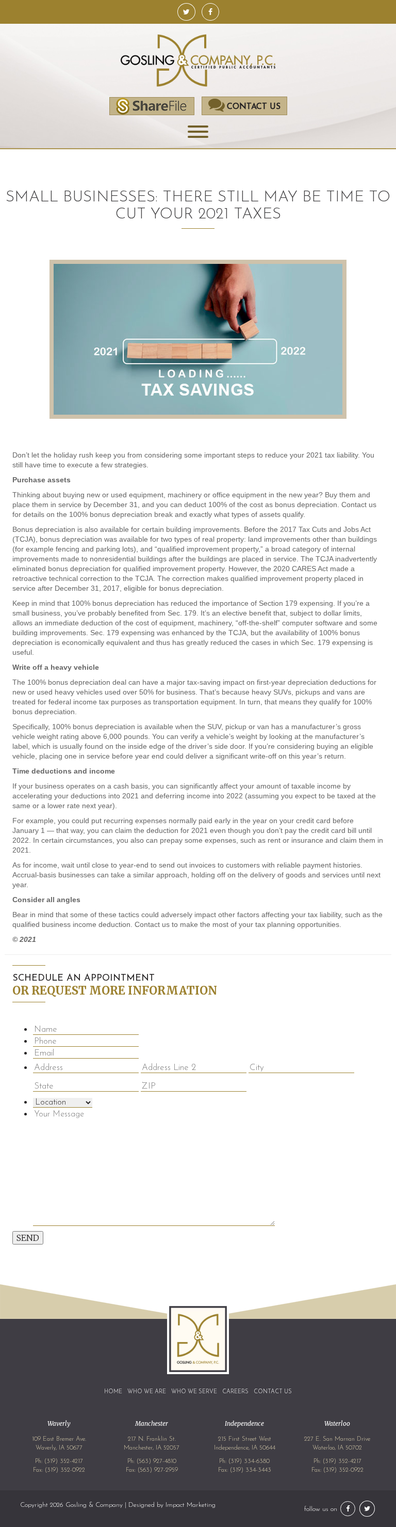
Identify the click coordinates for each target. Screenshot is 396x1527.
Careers (235, 1392)
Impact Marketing (191, 1505)
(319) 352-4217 (63, 1461)
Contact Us (273, 1392)
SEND (27, 1238)
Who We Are (146, 1392)
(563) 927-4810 (156, 1461)
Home (113, 1392)
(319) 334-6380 (249, 1461)
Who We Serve (194, 1392)
